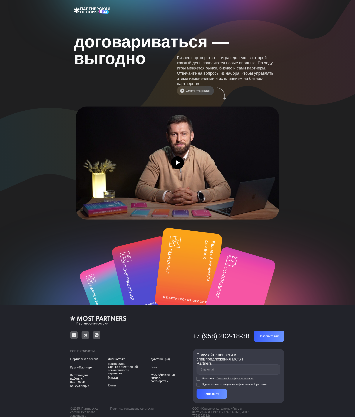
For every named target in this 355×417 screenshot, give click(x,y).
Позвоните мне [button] (269, 336)
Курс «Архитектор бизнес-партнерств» (163, 378)
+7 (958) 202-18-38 (220, 336)
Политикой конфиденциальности (235, 378)
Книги (112, 385)
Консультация (79, 386)
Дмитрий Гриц (160, 359)
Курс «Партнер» (81, 367)
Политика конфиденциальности (132, 408)
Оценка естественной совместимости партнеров (123, 370)
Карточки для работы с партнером (79, 378)
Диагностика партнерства (116, 361)
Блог (154, 367)
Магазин (113, 377)
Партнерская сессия (84, 359)
